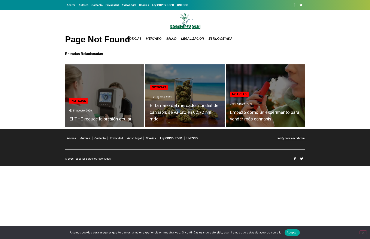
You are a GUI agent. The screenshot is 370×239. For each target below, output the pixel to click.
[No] (363, 232)
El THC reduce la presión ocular (100, 119)
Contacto (97, 5)
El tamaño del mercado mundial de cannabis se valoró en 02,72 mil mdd (184, 112)
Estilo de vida (220, 38)
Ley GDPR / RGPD (163, 5)
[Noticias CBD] (185, 20)
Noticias (134, 38)
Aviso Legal (129, 5)
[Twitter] (301, 5)
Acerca (71, 5)
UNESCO (182, 5)
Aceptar (292, 232)
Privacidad (112, 5)
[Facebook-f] (294, 5)
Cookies (144, 5)
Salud (171, 38)
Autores (83, 5)
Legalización (192, 38)
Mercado (153, 38)
